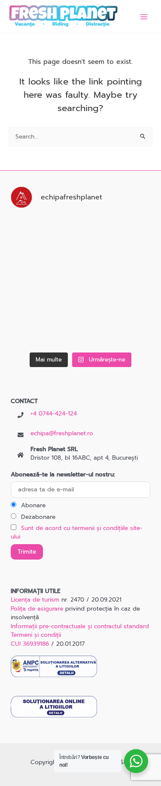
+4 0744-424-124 (53, 413)
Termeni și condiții (36, 634)
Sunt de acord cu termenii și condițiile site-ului (77, 533)
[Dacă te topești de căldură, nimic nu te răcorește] (118, 281)
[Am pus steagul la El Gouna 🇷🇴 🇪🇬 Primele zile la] (118, 327)
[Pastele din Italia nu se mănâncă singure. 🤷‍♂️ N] (43, 281)
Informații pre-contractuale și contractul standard (80, 626)
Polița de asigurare (37, 608)
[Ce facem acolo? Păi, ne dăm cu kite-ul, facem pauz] (43, 327)
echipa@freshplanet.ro (61, 433)
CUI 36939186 (30, 643)
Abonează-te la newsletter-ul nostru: (63, 474)
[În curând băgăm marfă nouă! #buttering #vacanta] (43, 236)
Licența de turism (35, 599)
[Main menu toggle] (144, 16)
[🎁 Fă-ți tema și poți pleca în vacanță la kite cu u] (118, 236)
